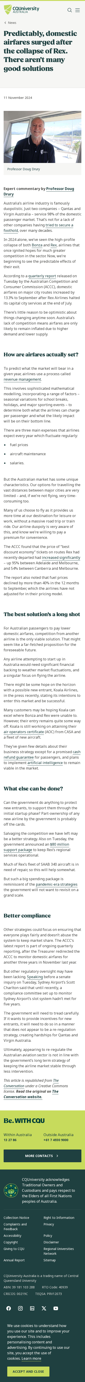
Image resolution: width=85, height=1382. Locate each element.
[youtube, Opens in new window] (56, 1308)
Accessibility (12, 1235)
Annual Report (14, 1260)
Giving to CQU (14, 1249)
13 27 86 (10, 1140)
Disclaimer (51, 1242)
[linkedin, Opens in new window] (32, 1308)
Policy (48, 1235)
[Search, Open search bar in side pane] (70, 10)
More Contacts (39, 1156)
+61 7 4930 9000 (56, 1140)
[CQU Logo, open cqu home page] (21, 10)
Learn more (31, 1358)
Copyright (11, 1242)
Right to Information (59, 1217)
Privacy (49, 1224)
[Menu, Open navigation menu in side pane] (77, 10)
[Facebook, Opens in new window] (9, 1308)
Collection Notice (16, 1217)
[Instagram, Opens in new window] (20, 1308)
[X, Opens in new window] (44, 1308)
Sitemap (50, 1260)
